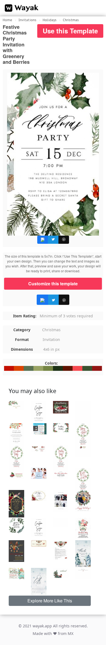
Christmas (71, 20)
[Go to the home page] (20, 8)
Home (7, 20)
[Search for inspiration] (97, 8)
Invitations (27, 20)
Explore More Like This (49, 600)
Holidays (50, 20)
